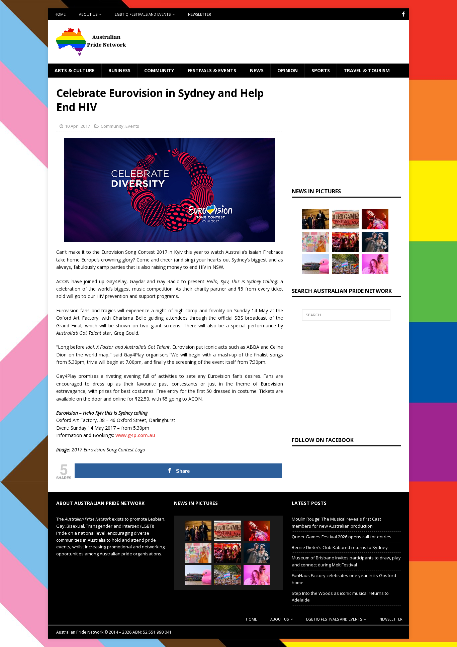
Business (119, 70)
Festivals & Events (212, 70)
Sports (320, 70)
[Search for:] (346, 315)
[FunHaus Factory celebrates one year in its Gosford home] (345, 242)
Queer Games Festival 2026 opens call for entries (341, 537)
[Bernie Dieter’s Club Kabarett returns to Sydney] (375, 219)
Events (132, 126)
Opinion (287, 70)
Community (159, 70)
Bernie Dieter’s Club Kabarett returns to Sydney (340, 547)
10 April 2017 (77, 126)
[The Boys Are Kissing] (375, 264)
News (257, 70)
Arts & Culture (75, 70)
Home (60, 14)
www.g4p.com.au (135, 435)
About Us (88, 14)
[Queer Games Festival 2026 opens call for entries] (345, 219)
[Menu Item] (403, 14)
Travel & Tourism (367, 70)
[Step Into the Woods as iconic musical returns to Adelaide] (375, 242)
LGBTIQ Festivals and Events (143, 14)
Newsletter (199, 14)
